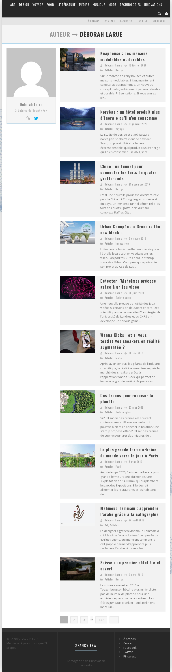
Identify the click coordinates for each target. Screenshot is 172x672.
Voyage (37, 4)
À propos (93, 21)
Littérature (67, 4)
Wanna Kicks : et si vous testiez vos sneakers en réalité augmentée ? (130, 341)
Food (50, 4)
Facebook (126, 21)
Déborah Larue (31, 104)
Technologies (130, 4)
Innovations (153, 4)
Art (13, 4)
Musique (99, 4)
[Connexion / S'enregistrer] (166, 13)
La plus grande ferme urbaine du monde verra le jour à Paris (129, 453)
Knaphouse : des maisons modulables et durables (124, 56)
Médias (84, 4)
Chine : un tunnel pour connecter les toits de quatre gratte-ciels (128, 172)
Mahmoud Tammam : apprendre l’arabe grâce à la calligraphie (129, 511)
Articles (109, 70)
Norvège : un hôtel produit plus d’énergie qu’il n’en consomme (130, 115)
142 (101, 620)
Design (24, 4)
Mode (112, 4)
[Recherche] (159, 13)
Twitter (142, 21)
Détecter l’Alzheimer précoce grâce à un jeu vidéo (128, 284)
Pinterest (159, 21)
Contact (110, 21)
